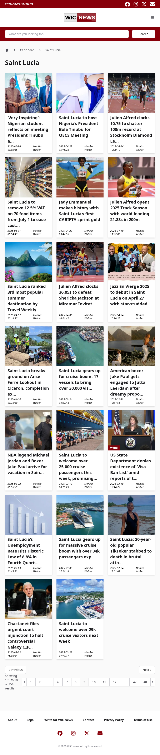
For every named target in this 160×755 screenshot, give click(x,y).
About (12, 720)
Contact (88, 720)
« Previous (16, 670)
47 (134, 682)
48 (145, 682)
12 (114, 682)
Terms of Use (143, 720)
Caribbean (27, 50)
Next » (147, 670)
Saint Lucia (53, 50)
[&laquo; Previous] (24, 682)
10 (94, 682)
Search (143, 34)
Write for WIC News (58, 720)
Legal (30, 720)
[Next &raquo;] (152, 682)
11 (104, 682)
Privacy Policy (114, 720)
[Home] (7, 50)
